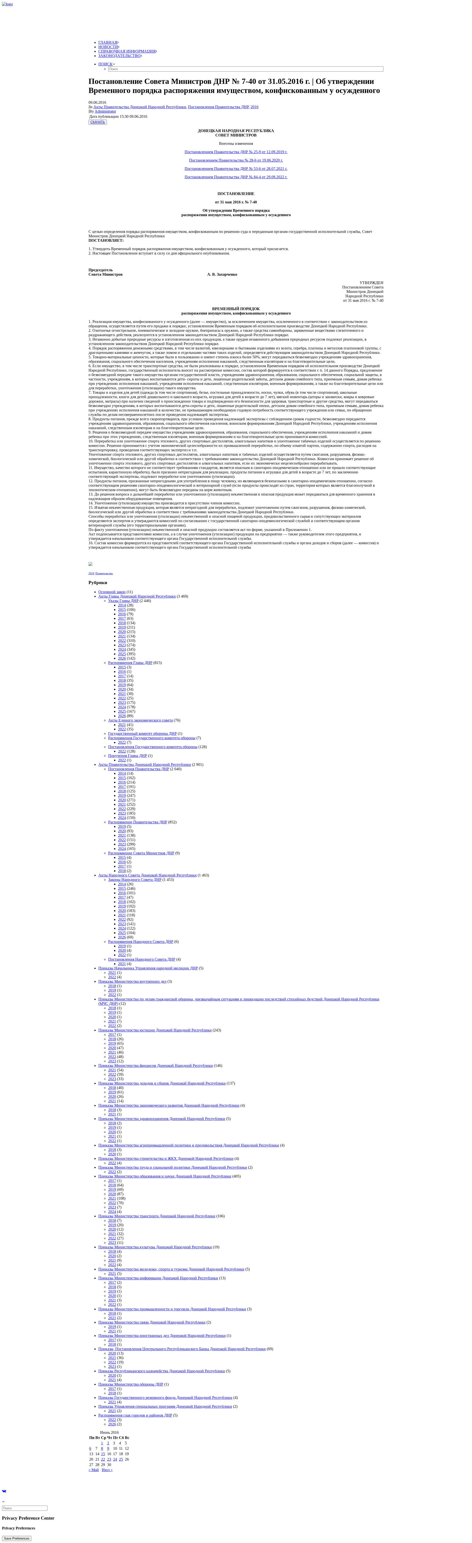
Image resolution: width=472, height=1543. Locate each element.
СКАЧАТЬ (97, 122)
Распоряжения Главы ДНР (130, 663)
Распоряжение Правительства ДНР (137, 822)
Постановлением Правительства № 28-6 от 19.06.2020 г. (236, 160)
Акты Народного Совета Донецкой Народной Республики (147, 875)
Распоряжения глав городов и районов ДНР (135, 1415)
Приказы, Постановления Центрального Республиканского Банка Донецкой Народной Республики (182, 1349)
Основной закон (112, 592)
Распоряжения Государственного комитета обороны (151, 738)
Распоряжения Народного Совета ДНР (140, 941)
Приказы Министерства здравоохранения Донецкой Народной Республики (161, 1119)
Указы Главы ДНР (123, 601)
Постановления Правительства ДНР (218, 107)
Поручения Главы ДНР (127, 756)
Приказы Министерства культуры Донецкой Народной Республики (155, 1247)
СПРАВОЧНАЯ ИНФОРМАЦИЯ (127, 51)
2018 (122, 623)
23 (109, 1459)
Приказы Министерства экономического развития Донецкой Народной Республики (168, 1105)
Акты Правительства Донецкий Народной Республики (139, 107)
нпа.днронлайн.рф (74, 1478)
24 (115, 1459)
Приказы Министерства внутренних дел (132, 981)
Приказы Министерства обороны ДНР (130, 1384)
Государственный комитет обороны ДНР (142, 733)
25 (121, 1459)
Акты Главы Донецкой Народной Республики (137, 596)
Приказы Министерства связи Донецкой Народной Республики (152, 1322)
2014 (122, 605)
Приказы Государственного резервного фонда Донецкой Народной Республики (165, 1397)
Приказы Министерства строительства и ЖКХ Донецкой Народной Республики (166, 1158)
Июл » (107, 1470)
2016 (254, 107)
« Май (93, 1470)
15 (103, 1454)
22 (103, 1459)
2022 (122, 640)
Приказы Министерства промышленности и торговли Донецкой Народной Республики (172, 1309)
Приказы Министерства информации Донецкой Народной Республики (158, 1278)
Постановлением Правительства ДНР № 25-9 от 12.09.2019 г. (236, 152)
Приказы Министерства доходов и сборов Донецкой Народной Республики (162, 1083)
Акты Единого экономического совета (140, 720)
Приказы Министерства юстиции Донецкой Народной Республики (155, 1030)
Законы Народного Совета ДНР (135, 879)
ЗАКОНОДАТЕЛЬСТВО (119, 56)
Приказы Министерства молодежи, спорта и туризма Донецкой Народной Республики (171, 1269)
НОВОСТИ (108, 47)
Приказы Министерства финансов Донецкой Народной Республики (155, 1065)
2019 (122, 627)
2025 (122, 654)
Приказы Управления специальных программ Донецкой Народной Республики (165, 1406)
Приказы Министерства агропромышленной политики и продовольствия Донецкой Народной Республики (188, 1145)
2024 (122, 649)
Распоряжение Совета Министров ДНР (141, 853)
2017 (122, 618)
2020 (122, 632)
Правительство (104, 573)
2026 (122, 658)
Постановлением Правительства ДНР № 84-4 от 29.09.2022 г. (236, 177)
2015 (122, 609)
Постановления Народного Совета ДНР (141, 959)
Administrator (105, 111)
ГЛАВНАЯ (107, 42)
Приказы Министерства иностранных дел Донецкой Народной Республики (162, 1335)
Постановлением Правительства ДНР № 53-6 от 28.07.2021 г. (236, 168)
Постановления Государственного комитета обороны (152, 747)
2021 (122, 636)
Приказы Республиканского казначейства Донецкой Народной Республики (161, 1371)
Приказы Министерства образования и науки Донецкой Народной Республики (164, 1176)
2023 (122, 645)
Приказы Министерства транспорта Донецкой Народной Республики (156, 1216)
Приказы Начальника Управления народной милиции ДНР (148, 968)
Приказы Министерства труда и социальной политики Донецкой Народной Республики (172, 1167)
